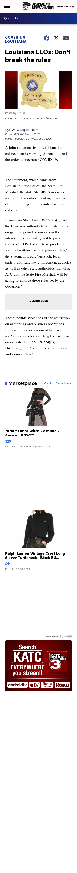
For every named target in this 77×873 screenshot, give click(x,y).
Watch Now (64, 6)
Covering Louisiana (16, 39)
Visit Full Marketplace (58, 383)
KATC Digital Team (24, 130)
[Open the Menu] (7, 6)
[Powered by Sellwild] (65, 636)
